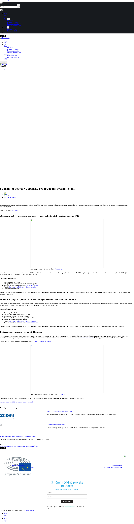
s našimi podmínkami (70, 506)
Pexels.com (62, 394)
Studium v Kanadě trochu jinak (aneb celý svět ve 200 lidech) (17, 436)
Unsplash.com (59, 269)
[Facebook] (1, 36)
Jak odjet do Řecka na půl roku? (56, 424)
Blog (5, 42)
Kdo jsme (10, 47)
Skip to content (4, 1)
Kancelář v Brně (12, 55)
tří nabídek (15, 210)
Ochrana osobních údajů (14, 52)
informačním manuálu (31, 285)
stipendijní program (23, 446)
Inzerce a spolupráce (13, 51)
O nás (5, 46)
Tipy (5, 44)
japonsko (3, 446)
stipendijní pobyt (11, 446)
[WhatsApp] (3, 448)
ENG (5, 59)
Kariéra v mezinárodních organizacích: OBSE (60, 411)
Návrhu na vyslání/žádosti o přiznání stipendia (22, 287)
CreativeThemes (29, 510)
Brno (5, 54)
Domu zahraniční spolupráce (43, 341)
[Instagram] (3, 36)
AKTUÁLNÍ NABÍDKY (11, 197)
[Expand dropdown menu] (8, 46)
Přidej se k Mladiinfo (13, 49)
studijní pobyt (33, 446)
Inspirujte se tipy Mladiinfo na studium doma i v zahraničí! (17, 402)
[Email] (5, 36)
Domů (5, 41)
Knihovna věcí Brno (13, 57)
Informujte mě (67, 501)
